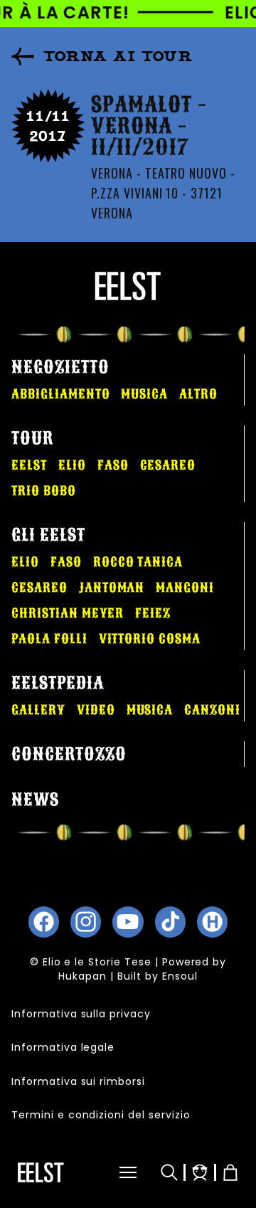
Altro (198, 394)
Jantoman (112, 587)
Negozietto (60, 367)
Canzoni (212, 710)
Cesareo (168, 465)
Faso (113, 465)
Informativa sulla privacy (81, 1014)
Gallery (38, 710)
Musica (144, 394)
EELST (29, 465)
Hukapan (82, 976)
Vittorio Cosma (150, 638)
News (35, 800)
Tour (32, 438)
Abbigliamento (60, 394)
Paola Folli (49, 638)
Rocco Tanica (138, 562)
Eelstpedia (58, 683)
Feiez (153, 613)
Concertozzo (69, 754)
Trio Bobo (43, 490)
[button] (113, 1172)
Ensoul (180, 976)
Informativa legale (62, 1047)
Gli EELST (48, 535)
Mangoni (185, 587)
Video (96, 710)
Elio (72, 465)
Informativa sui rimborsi (78, 1081)
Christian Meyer (67, 613)
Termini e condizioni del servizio (101, 1115)
